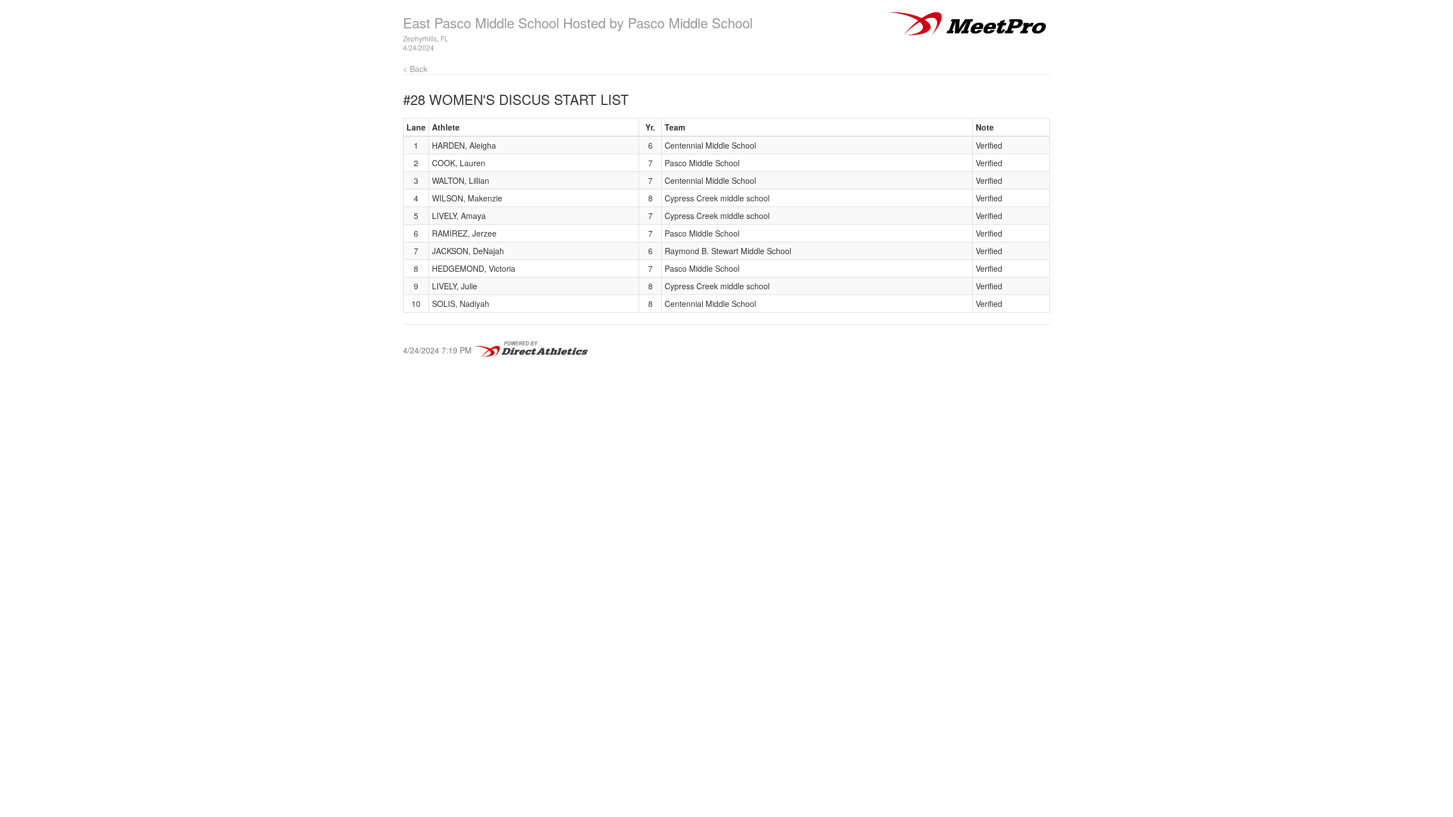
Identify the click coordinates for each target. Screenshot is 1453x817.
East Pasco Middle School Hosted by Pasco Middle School (578, 22)
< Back (415, 68)
